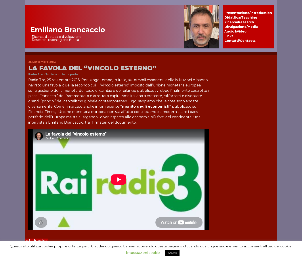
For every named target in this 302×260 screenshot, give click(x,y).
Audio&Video (235, 31)
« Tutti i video (36, 240)
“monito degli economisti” (145, 106)
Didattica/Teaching (240, 17)
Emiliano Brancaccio (67, 29)
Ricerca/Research (239, 22)
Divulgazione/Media (241, 27)
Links (228, 36)
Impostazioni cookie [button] (143, 252)
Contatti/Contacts (240, 41)
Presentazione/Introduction (248, 13)
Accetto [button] (172, 252)
